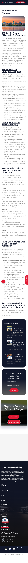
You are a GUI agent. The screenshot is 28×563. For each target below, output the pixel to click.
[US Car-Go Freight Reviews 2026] (9, 356)
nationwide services (10, 94)
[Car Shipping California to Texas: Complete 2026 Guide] (9, 328)
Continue (14, 390)
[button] (26, 2)
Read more (9, 337)
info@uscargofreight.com (8, 536)
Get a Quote (13, 417)
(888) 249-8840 (14, 422)
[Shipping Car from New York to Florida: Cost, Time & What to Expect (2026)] (9, 342)
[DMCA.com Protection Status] (5, 516)
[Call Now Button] (3, 281)
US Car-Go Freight (11, 312)
